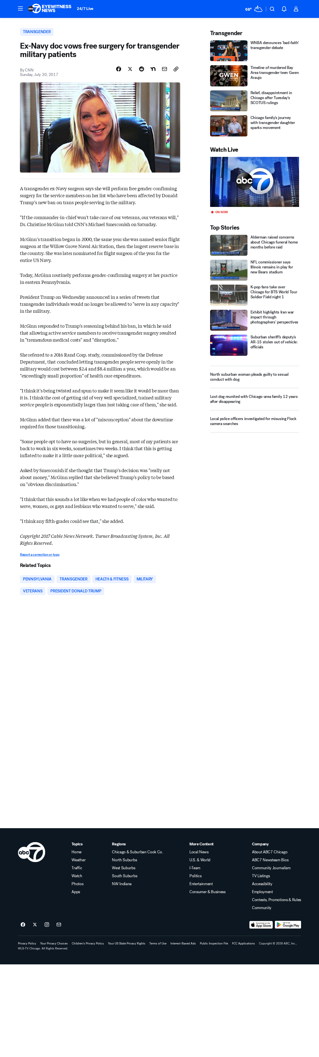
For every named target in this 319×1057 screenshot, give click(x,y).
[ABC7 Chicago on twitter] (35, 925)
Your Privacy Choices (54, 943)
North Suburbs (124, 860)
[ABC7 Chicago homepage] (50, 8)
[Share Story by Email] (164, 69)
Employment (262, 892)
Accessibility (262, 884)
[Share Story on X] (130, 69)
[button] (20, 8)
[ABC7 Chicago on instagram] (47, 925)
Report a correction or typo (39, 554)
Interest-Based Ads (183, 943)
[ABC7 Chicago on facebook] (23, 925)
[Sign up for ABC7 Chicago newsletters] (59, 925)
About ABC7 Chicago (269, 852)
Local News (199, 852)
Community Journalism (271, 868)
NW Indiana (122, 884)
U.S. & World (199, 860)
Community (261, 908)
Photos (77, 884)
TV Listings (261, 876)
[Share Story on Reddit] (141, 69)
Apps (76, 892)
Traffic (77, 868)
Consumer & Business (207, 892)
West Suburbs (123, 868)
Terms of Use (157, 943)
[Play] (254, 182)
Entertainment (201, 884)
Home (76, 852)
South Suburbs (124, 876)
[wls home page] (31, 852)
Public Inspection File (214, 943)
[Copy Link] (176, 69)
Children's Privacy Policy (88, 943)
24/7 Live (85, 8)
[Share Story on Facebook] (118, 69)
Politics (195, 876)
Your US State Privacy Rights (126, 943)
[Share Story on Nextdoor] (153, 69)
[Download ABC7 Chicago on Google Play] (288, 925)
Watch (77, 876)
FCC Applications (243, 943)
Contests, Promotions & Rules (276, 900)
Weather (78, 860)
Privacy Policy (27, 943)
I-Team (194, 868)
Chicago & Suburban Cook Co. (137, 852)
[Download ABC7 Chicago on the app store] (261, 925)
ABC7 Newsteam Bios (270, 860)
